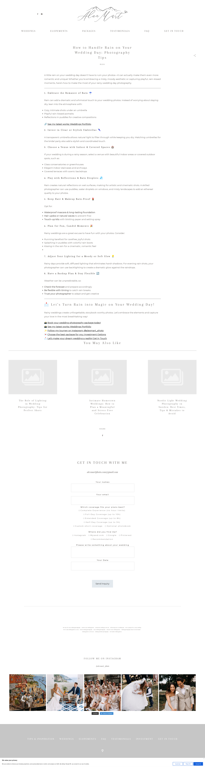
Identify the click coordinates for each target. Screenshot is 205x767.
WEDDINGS (28, 31)
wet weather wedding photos (116, 631)
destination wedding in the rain (102, 627)
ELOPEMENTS (59, 31)
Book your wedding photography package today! (74, 322)
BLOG (102, 64)
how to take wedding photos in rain (71, 629)
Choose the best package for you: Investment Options (76, 334)
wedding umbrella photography (102, 631)
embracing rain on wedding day (117, 627)
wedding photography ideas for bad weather (131, 629)
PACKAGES (89, 31)
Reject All (188, 764)
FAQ (147, 31)
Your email (102, 494)
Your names (103, 482)
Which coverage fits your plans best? (102, 507)
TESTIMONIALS (120, 31)
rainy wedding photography (99, 629)
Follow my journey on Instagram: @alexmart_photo (75, 330)
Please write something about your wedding (102, 545)
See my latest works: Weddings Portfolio (69, 124)
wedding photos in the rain (88, 631)
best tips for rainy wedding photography (71, 627)
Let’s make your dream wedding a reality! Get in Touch (77, 338)
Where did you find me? (102, 532)
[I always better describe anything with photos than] (102, 692)
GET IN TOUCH (174, 31)
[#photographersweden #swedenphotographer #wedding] (140, 692)
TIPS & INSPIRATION (41, 739)
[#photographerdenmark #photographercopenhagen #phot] (177, 692)
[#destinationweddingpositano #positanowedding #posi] (65, 692)
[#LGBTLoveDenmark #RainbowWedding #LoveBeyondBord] (27, 692)
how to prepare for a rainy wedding (133, 627)
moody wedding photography (86, 629)
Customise (177, 764)
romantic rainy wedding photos (113, 629)
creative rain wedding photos (88, 627)
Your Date (103, 560)
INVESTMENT (144, 739)
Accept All (198, 764)
